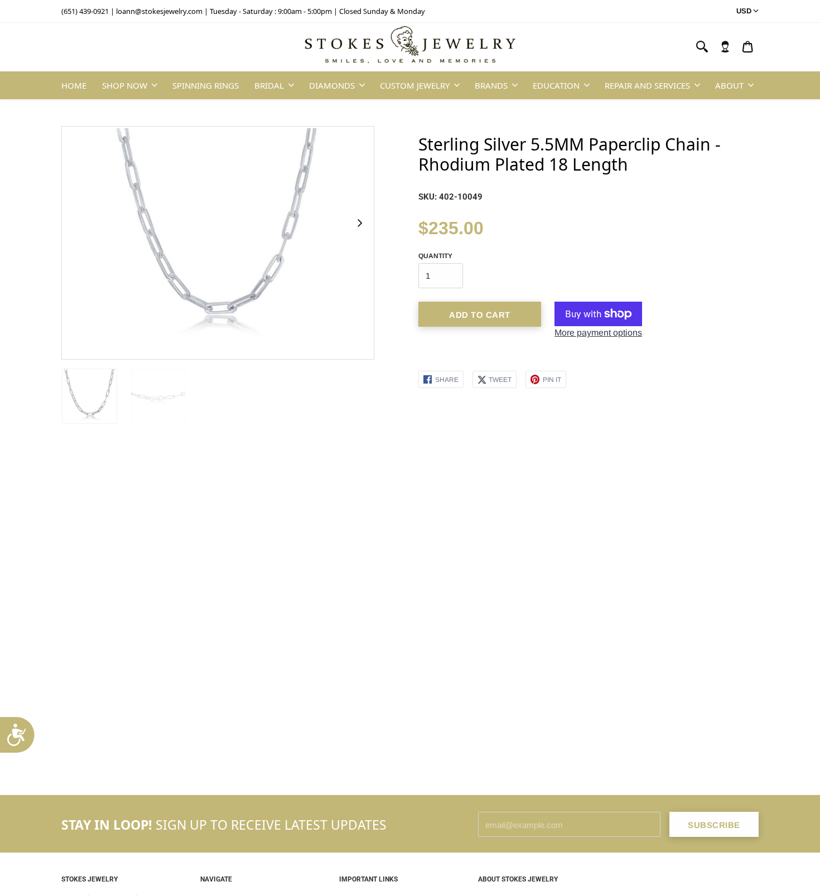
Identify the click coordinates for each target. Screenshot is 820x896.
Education (556, 85)
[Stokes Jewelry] (410, 47)
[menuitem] (725, 47)
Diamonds (332, 85)
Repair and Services (647, 85)
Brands (491, 85)
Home (73, 85)
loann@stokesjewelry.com (159, 11)
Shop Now (124, 85)
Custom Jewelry (415, 85)
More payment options (598, 332)
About (729, 85)
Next (359, 223)
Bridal (269, 85)
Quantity (435, 256)
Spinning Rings (205, 85)
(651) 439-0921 (85, 11)
